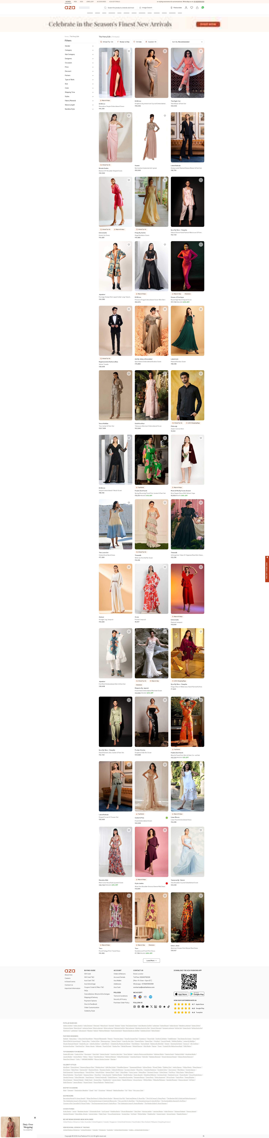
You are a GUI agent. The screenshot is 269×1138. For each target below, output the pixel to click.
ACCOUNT (117, 970)
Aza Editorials (114, 1)
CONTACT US (138, 970)
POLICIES (117, 993)
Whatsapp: (143, 984)
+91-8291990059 (199, 1)
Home (66, 36)
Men (75, 1)
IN (203, 1136)
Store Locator (138, 974)
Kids (81, 1)
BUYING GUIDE (89, 970)
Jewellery (90, 1)
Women (68, 1)
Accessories (101, 1)
